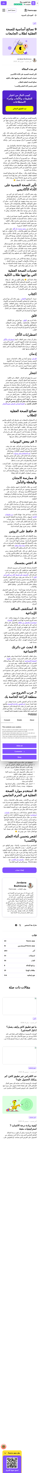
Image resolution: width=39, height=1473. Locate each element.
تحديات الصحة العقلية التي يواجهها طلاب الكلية (21, 78)
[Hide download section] (5, 1453)
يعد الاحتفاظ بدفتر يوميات (21, 453)
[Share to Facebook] (16, 925)
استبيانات (32, 956)
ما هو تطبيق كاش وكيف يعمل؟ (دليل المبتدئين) (21, 1028)
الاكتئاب (23, 299)
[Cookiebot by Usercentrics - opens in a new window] (28, 714)
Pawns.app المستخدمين (26, 946)
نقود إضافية (31, 975)
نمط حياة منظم (20, 545)
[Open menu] (3, 10)
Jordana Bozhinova (24, 59)
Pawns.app (30, 941)
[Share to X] (20, 925)
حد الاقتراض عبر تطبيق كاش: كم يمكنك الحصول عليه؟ (20, 1078)
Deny (19, 757)
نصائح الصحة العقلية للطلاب (27, 82)
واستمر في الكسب (17, 860)
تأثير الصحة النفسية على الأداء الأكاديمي (23, 74)
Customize (18, 751)
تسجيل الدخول (11, 10)
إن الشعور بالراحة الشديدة (16, 704)
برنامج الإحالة (30, 965)
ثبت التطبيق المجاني (19, 109)
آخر (35, 23)
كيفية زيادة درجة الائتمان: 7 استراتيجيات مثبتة (23, 1127)
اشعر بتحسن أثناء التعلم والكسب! (25, 86)
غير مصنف (33, 1117)
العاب (33, 961)
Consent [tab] (7, 720)
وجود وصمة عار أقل (19, 229)
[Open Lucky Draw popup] (3, 1446)
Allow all (19, 745)
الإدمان (34, 359)
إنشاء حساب (19, 870)
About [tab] (32, 720)
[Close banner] (37, 3)
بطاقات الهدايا (30, 970)
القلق (25, 320)
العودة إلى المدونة (27, 15)
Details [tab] (19, 720)
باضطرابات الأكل (9, 339)
